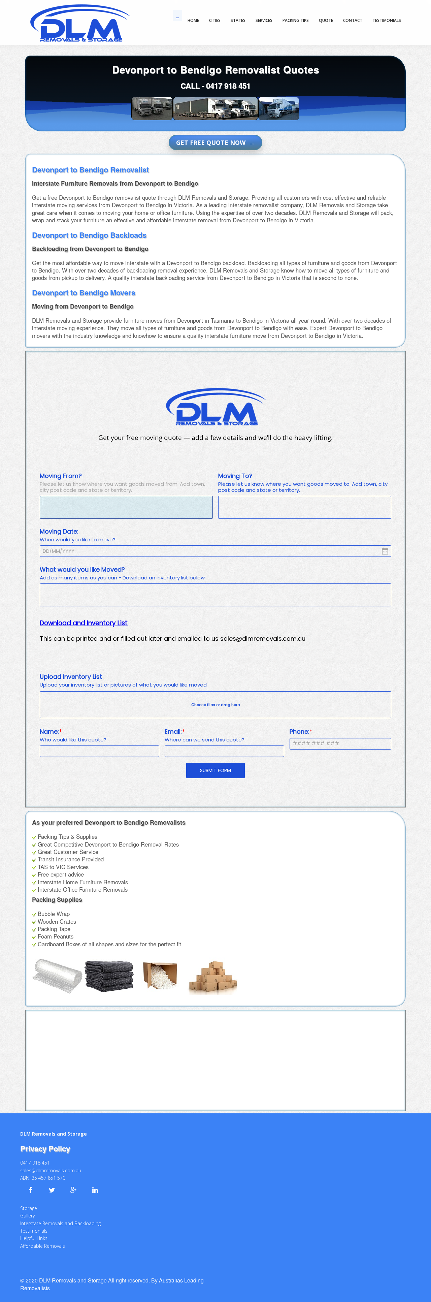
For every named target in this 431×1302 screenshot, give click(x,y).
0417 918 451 (228, 85)
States (238, 20)
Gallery (27, 1215)
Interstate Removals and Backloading (60, 1223)
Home (193, 20)
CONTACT (352, 20)
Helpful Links (33, 1238)
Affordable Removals (42, 1246)
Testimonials (33, 1231)
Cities (215, 20)
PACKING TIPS (296, 20)
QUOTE (326, 20)
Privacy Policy (45, 1148)
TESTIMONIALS (386, 20)
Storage (28, 1208)
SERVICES (264, 20)
